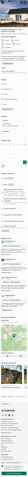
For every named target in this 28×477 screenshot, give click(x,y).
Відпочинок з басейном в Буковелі (10, 427)
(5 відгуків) (8, 34)
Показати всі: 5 (7, 310)
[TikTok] (12, 415)
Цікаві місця (4, 447)
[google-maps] (7, 356)
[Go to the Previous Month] (21, 140)
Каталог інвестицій (6, 451)
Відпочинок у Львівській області (9, 423)
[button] (22, 140)
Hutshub (3, 396)
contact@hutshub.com (6, 457)
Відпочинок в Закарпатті (7, 421)
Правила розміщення (6, 440)
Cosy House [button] (8, 2)
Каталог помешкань (6, 438)
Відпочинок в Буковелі (7, 425)
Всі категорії (4, 404)
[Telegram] (5, 415)
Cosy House (11, 396)
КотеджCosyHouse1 (15, 246)
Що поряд (3, 449)
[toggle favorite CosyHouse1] (21, 2)
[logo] (8, 410)
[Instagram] (9, 415)
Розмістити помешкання (7, 443)
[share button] (25, 2)
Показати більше (8, 63)
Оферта (3, 463)
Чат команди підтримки (7, 459)
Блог (2, 445)
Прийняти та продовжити (14, 473)
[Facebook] (2, 415)
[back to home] (2, 2)
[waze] (20, 356)
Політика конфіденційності (13, 463)
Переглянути (5, 231)
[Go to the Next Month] (25, 140)
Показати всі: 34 (7, 109)
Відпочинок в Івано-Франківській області (11, 430)
